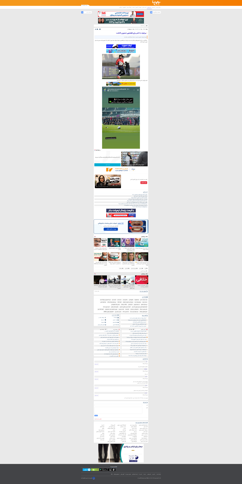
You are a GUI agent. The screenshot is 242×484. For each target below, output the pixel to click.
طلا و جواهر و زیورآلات (111, 428)
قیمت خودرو (115, 320)
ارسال (96, 415)
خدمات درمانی (134, 428)
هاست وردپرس (121, 309)
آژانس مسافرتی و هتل (111, 441)
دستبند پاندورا (144, 302)
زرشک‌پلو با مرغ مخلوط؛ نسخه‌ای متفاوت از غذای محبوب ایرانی (107, 349)
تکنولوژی (124, 7)
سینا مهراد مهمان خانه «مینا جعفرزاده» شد (111, 354)
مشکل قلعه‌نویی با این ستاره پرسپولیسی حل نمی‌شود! (137, 320)
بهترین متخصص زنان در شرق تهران (111, 309)
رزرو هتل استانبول (144, 304)
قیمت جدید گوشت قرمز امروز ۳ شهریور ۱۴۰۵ (138, 339)
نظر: (147, 407)
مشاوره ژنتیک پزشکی (114, 307)
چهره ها (140, 7)
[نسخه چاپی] (95, 29)
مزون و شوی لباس (112, 426)
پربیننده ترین (115, 329)
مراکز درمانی (145, 431)
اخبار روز (153, 7)
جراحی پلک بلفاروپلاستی (115, 304)
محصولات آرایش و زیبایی (143, 430)
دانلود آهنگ (119, 302)
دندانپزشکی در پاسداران (134, 309)
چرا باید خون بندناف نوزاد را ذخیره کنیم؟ (140, 196)
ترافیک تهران (115, 322)
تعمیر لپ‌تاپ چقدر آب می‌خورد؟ (141, 353)
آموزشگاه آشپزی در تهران (121, 425)
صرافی (103, 428)
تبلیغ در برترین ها (128, 474)
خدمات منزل (102, 436)
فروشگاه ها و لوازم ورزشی (132, 435)
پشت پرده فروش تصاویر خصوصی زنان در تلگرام (138, 347)
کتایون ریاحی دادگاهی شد (114, 356)
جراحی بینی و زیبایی (144, 441)
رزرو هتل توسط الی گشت (111, 302)
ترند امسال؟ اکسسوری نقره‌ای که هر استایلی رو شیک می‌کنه (137, 200)
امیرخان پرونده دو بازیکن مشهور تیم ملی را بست (138, 318)
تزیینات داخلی (112, 436)
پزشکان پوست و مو (133, 425)
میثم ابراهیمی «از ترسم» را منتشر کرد (140, 351)
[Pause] (122, 165)
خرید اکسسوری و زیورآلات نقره (105, 299)
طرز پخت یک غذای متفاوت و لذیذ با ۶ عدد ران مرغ (109, 345)
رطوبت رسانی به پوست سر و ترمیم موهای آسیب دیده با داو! (137, 202)
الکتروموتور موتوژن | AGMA (108, 311)
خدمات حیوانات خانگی (133, 430)
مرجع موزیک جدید (138, 302)
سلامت (133, 7)
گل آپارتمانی (130, 304)
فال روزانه (102, 322)
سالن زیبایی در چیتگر (143, 309)
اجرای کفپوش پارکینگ (143, 311)
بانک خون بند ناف (126, 311)
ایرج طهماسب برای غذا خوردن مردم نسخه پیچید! (138, 349)
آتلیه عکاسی (124, 441)
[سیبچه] (112, 469)
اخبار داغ (130, 329)
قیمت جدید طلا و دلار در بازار (114, 352)
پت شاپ (135, 431)
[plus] (100, 29)
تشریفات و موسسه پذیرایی (121, 438)
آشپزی (137, 7)
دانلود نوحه (127, 309)
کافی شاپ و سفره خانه (122, 435)
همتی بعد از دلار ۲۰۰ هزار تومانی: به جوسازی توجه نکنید (108, 343)
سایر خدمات (102, 440)
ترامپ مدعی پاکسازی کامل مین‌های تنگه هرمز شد (137, 335)
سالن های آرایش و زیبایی (143, 425)
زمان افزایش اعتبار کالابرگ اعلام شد (113, 339)
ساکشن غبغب (125, 299)
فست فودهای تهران (122, 433)
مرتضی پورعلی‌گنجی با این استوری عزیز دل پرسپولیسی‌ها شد (136, 341)
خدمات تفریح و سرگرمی (100, 431)
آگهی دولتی (122, 474)
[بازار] (95, 469)
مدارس (125, 428)
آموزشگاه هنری (134, 441)
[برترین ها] (156, 3)
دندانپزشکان (146, 436)
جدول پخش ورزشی (101, 324)
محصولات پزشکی (134, 426)
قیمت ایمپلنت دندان (143, 299)
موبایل (103, 433)
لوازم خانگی (102, 435)
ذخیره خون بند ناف (106, 307)
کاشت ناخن (146, 426)
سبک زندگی (144, 7)
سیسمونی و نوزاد (101, 430)
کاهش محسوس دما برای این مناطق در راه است (138, 331)
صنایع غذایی (124, 436)
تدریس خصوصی (123, 426)
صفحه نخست (158, 7)
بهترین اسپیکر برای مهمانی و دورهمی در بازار (139, 194)
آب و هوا (102, 320)
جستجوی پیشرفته (116, 474)
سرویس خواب (112, 433)
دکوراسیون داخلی (112, 435)
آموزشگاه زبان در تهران (133, 438)
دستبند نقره (119, 299)
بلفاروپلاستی (131, 299)
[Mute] (124, 165)
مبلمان (114, 430)
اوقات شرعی (115, 324)
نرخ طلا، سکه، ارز (101, 317)
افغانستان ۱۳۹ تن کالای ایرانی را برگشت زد (112, 331)
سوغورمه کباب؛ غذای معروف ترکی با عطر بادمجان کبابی (110, 337)
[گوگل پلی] (103, 469)
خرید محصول (143, 182)
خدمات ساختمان (112, 438)
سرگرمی (120, 7)
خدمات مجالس (123, 440)
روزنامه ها (115, 317)
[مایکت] (87, 469)
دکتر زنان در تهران (145, 435)
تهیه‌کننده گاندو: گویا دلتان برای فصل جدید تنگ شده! (137, 355)
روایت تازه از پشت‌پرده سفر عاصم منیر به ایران (138, 343)
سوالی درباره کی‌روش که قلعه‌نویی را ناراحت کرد (138, 326)
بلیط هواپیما (137, 299)
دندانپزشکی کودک (144, 438)
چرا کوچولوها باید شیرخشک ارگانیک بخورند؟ (139, 206)
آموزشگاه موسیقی (134, 440)
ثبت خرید (108, 165)
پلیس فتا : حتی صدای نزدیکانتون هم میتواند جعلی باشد (137, 199)
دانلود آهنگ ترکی (101, 309)
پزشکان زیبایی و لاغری (144, 440)
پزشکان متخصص (145, 433)
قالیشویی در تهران (112, 440)
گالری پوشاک (113, 425)
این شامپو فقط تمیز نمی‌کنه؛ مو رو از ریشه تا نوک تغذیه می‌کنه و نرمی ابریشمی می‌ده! (133, 203)
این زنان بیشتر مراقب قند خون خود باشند (139, 333)
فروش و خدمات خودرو (100, 438)
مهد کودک (124, 430)
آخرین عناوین (143, 329)
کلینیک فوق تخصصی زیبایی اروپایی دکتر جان (139, 307)
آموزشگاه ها (135, 436)
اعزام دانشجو (102, 426)
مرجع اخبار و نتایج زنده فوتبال (128, 302)
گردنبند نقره (114, 299)
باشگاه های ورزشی (134, 433)
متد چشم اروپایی (137, 304)
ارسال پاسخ (96, 364)
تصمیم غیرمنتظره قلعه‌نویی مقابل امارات (139, 322)
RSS (111, 474)
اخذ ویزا (103, 425)
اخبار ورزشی (149, 7)
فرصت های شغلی (135, 474)
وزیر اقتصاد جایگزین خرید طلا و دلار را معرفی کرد (110, 341)
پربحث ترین (102, 329)
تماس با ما (140, 474)
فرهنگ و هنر (129, 7)
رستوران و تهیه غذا (122, 431)
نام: (147, 405)
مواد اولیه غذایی (103, 302)
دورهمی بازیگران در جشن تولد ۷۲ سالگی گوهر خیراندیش (108, 335)
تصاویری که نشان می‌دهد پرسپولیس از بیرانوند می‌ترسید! (136, 337)
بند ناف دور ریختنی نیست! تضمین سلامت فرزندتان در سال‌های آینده (135, 205)
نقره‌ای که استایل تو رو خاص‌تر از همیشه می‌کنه (139, 197)
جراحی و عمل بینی (118, 311)
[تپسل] (94, 150)
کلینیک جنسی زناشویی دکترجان (125, 307)
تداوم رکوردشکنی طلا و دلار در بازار (113, 333)
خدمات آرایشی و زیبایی (144, 428)
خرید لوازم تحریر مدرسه (134, 311)
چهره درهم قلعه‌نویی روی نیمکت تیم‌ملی (139, 324)
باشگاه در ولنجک (124, 304)
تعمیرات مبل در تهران (111, 431)
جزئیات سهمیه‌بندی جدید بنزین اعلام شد (112, 347)
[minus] (97, 29)
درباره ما (144, 474)
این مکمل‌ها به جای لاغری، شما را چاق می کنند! (138, 345)
